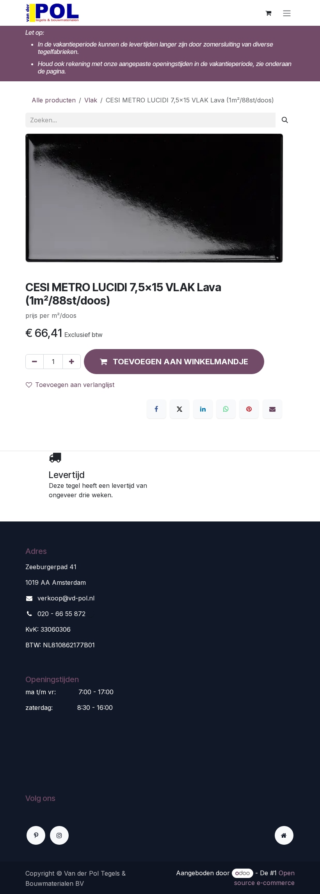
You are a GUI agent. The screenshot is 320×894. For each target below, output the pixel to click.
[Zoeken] (285, 120)
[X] (179, 409)
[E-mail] (272, 409)
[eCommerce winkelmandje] (268, 13)
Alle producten (54, 100)
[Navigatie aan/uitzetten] (287, 13)
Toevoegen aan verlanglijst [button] (74, 385)
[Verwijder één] (34, 361)
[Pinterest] (249, 409)
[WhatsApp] (226, 409)
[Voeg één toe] (71, 361)
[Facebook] (156, 409)
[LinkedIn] (203, 409)
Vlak (90, 100)
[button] (174, 361)
